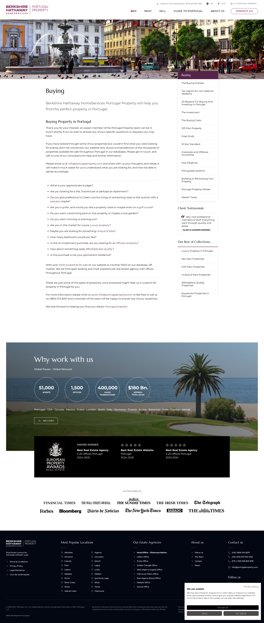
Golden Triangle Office (147, 565)
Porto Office (142, 561)
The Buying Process (193, 83)
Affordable (92, 249)
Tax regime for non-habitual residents (197, 92)
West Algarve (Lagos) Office (149, 569)
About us (218, 11)
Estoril (97, 561)
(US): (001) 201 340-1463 (242, 557)
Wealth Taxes (189, 197)
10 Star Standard (191, 144)
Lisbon (67, 569)
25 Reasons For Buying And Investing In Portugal (197, 103)
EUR (222, 3)
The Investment (191, 112)
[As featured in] (132, 505)
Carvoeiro (99, 557)
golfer (65, 207)
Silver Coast (69, 582)
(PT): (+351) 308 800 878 (242, 561)
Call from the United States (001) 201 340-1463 (181, 3)
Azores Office (143, 587)
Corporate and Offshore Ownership (195, 153)
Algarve (98, 552)
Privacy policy (251, 586)
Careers (198, 561)
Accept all (223, 607)
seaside (145, 197)
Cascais (67, 561)
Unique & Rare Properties (196, 274)
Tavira (97, 587)
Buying (186, 75)
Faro (66, 565)
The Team (199, 557)
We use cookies (195, 589)
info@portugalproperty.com (85, 163)
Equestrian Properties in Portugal (195, 295)
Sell (162, 11)
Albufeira (68, 552)
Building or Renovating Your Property (198, 180)
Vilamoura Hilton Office (147, 574)
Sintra (67, 587)
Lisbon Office (143, 557)
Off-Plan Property (192, 128)
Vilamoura (99, 591)
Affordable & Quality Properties (193, 284)
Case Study (188, 136)
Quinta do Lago (102, 578)
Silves (97, 582)
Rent (148, 11)
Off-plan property (126, 243)
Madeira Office (143, 582)
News (197, 565)
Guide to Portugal (188, 11)
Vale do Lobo (70, 591)
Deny (204, 613)
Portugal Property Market (196, 189)
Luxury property (100, 225)
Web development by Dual (17, 616)
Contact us (244, 11)
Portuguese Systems (193, 170)
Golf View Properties (193, 266)
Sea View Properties (193, 258)
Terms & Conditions (19, 562)
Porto (67, 578)
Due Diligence (190, 162)
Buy (134, 11)
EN (212, 4)
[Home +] (27, 9)
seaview (55, 201)
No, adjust (241, 613)
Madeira (68, 574)
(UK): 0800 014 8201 (241, 552)
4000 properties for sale (73, 264)
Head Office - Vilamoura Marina (152, 552)
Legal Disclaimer (17, 570)
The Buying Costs (191, 120)
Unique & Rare (105, 231)
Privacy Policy (16, 566)
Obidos (98, 574)
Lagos (97, 565)
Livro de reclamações (19, 574)
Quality (108, 249)
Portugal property (116, 306)
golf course (145, 207)
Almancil (68, 557)
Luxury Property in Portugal (197, 250)
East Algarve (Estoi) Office (149, 578)
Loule (97, 569)
